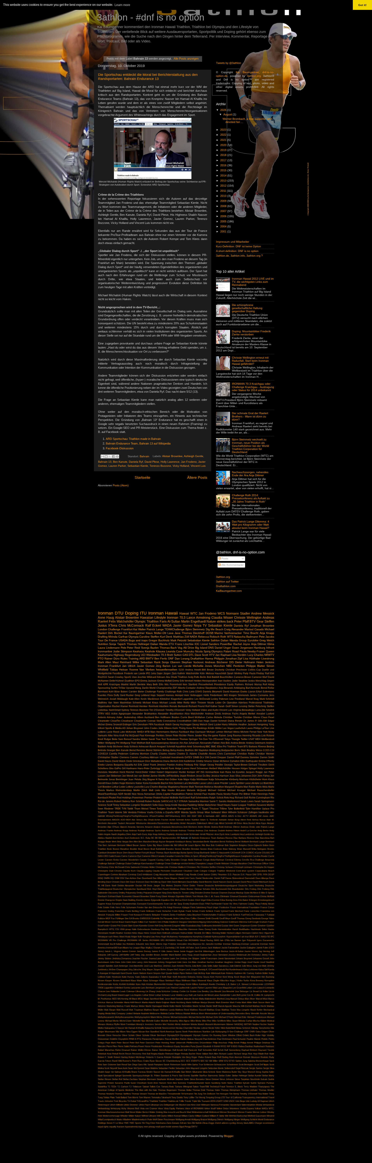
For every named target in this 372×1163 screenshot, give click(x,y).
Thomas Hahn (213, 1090)
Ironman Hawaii (163, 613)
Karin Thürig (179, 728)
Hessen (236, 768)
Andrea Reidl (217, 827)
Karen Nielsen (139, 973)
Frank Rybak (178, 911)
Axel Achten (118, 838)
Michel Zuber (126, 1021)
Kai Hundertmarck (234, 969)
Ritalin (261, 1054)
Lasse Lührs (206, 783)
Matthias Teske (228, 1010)
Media (108, 1013)
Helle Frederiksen (213, 695)
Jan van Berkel (142, 775)
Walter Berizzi (142, 1112)
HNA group (125, 929)
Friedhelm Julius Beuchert (188, 915)
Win (226, 1116)
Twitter (244, 739)
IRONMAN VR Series (137, 940)
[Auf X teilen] (110, 456)
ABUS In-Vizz (234, 816)
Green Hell (153, 925)
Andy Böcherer (115, 746)
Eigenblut (180, 896)
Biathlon (189, 750)
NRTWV (248, 1024)
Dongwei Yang (159, 893)
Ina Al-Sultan (116, 944)
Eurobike (253, 640)
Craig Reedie (190, 874)
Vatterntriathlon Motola (251, 1105)
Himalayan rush (105, 936)
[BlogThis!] (106, 456)
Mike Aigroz (184, 1021)
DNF (171, 658)
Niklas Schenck (243, 1028)
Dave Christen (113, 882)
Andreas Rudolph (137, 830)
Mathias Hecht (259, 1006)
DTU (119, 613)
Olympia (133, 636)
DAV (254, 874)
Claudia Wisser (222, 617)
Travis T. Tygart (200, 808)
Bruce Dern (122, 852)
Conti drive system (245, 871)
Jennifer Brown (153, 955)
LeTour (265, 728)
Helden (198, 680)
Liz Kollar (263, 991)
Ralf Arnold (177, 1050)
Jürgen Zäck (170, 673)
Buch (166, 852)
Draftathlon (197, 658)
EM (265, 720)
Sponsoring (104, 688)
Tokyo (227, 739)
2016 (223, 165)
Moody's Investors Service (149, 1024)
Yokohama (161, 1123)
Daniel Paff (219, 878)
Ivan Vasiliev (224, 680)
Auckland (149, 717)
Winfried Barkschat (238, 1116)
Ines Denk (150, 944)
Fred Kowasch (136, 915)
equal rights (103, 1126)
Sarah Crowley (116, 677)
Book (109, 849)
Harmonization (224, 929)
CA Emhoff (235, 852)
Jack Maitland (214, 947)
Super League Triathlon (243, 805)
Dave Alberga (262, 878)
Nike (110, 735)
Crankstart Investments (172, 757)
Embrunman (254, 896)
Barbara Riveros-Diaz (249, 838)
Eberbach (102, 896)
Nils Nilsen (121, 1031)
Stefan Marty (268, 1075)
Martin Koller (169, 1006)
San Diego (132, 1064)
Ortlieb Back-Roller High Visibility (258, 1035)
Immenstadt (103, 944)
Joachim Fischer (140, 958)
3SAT (194, 816)
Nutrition (103, 644)
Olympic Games (201, 1035)
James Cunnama (259, 695)
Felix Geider (103, 907)
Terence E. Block (234, 1086)
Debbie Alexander (125, 885)
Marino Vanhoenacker (228, 633)
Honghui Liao (149, 936)
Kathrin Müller (261, 973)
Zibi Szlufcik (267, 710)
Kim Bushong (268, 977)
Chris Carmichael (226, 753)
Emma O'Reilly (266, 761)
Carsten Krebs (112, 860)
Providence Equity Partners (229, 684)
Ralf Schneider (205, 1050)
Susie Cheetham (138, 1083)
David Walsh (119, 761)
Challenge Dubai (123, 863)
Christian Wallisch (177, 867)
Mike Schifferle (219, 1021)
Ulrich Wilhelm (116, 1105)
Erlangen (253, 900)
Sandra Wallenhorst (229, 801)
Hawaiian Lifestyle (153, 617)
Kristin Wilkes (192, 984)
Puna (192, 1046)
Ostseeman (103, 1039)
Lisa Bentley (203, 991)
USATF (219, 1101)
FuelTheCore (247, 915)
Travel (271, 1097)
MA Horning (122, 999)
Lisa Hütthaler (251, 658)
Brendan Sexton (199, 849)
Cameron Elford (149, 856)
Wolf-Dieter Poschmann (164, 1119)
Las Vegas (228, 728)
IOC (197, 644)
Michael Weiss (232, 732)
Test (163, 739)
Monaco (101, 1024)
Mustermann (220, 1024)
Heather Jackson (247, 724)
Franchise (119, 911)
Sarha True (197, 1064)
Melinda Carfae (167, 1013)
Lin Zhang (150, 991)
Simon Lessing (239, 706)
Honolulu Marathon (108, 772)
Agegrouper (125, 713)
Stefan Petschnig (257, 706)
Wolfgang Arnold (183, 1119)
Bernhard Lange (257, 841)
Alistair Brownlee (172, 456)
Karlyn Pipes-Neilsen (183, 973)
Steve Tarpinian (242, 1079)
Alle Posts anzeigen (186, 58)
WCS (221, 613)
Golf (249, 922)
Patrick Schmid (194, 794)
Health (112, 933)
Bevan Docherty (215, 669)
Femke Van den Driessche (150, 907)
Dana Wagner (170, 878)
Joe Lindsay (181, 958)
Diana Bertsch (170, 761)
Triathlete (153, 1101)
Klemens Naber (134, 783)
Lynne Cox (245, 995)
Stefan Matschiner (206, 805)
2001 (223, 231)
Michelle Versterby (169, 1021)
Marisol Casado (254, 629)
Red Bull (146, 1054)
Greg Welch (266, 640)
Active (114, 713)
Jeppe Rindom (187, 775)
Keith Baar (167, 977)
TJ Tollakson (135, 1086)
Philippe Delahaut (262, 1042)
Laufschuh (240, 728)
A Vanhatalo (208, 816)
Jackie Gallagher (248, 947)
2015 (223, 170)
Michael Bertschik (197, 1017)
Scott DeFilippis (261, 1064)
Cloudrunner (177, 871)
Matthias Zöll (181, 636)
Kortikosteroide (105, 984)
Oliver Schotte (142, 1035)
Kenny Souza (202, 977)
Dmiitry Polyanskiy (127, 893)
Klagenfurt (176, 699)
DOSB (209, 633)
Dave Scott (201, 654)
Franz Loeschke (251, 911)
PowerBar (226, 644)
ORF (246, 1031)
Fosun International (239, 907)
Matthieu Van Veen (108, 702)
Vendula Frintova (137, 812)
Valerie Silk (121, 812)
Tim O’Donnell (156, 710)
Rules (124, 658)
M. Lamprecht (267, 995)
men (146, 1126)
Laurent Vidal (211, 988)
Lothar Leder (118, 786)
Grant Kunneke (140, 925)
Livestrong (267, 658)
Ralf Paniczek (190, 1050)
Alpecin (123, 827)
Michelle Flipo (139, 1021)
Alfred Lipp (213, 823)
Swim (223, 1083)
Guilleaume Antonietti (211, 925)
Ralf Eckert (153, 625)
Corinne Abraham (119, 874)
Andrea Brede (238, 743)
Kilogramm (256, 977)
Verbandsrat (268, 1105)
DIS (231, 662)
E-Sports (270, 893)
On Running (215, 1035)
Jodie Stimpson (122, 651)
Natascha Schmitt (153, 1028)
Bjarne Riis (200, 845)
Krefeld (122, 984)
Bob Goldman (217, 845)
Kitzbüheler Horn (258, 779)
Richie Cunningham (259, 797)
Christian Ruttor (245, 753)
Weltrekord (214, 1112)
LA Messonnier (256, 984)
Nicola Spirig (203, 651)
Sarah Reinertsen (172, 1064)
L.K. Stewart (243, 984)
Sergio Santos (255, 1068)
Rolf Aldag (268, 684)
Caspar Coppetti (147, 860)
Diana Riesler (235, 720)
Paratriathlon (178, 794)
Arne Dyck (219, 834)
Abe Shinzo (137, 820)
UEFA (212, 1101)
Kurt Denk (166, 636)
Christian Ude (162, 867)
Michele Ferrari (248, 732)
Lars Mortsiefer (191, 783)
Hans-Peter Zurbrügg (149, 768)
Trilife (181, 1101)
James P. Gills (158, 951)
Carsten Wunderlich (129, 860)
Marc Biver (250, 999)
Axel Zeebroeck (132, 838)
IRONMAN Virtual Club (176, 940)
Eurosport (141, 904)
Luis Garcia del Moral (203, 995)
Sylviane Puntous (265, 1083)
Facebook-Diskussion (119, 448)
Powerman (138, 797)
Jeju (143, 955)
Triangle (235, 739)
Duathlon (129, 680)
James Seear (172, 951)
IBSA (251, 936)
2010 (223, 195)
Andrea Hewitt (193, 669)
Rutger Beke (110, 739)
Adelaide (223, 820)
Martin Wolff (211, 1006)
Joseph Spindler (105, 966)
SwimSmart (115, 710)
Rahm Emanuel (122, 1050)
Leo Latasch (259, 988)
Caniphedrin (246, 856)
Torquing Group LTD (215, 1097)
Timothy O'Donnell (175, 710)
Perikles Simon (164, 735)
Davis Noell (110, 885)
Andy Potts (193, 677)
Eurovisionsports (155, 904)
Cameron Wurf (259, 677)
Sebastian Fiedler (166, 1068)
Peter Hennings (259, 794)
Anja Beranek (226, 688)
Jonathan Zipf (233, 658)
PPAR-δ (132, 1039)
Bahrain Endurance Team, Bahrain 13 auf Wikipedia (138, 443)
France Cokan (267, 907)
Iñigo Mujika (146, 947)
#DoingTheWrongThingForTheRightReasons (127, 816)
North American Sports (171, 1031)
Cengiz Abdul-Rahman (213, 860)
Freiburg (188, 764)
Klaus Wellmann (183, 980)
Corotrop (132, 874)
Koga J (233, 980)
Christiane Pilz (193, 867)
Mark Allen (104, 662)
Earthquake (252, 761)
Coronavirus (169, 720)
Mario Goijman (163, 1002)
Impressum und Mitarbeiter (232, 241)
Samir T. (213, 801)
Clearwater (103, 720)
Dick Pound (163, 889)
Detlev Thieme (196, 885)
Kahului (221, 969)
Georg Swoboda (253, 918)
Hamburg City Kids (160, 929)
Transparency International (255, 1097)
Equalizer (165, 900)
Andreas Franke (105, 830)
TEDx (113, 1086)
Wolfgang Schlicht (249, 1119)
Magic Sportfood (151, 999)
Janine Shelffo (157, 775)
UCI (143, 654)
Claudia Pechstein (161, 871)
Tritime (223, 808)
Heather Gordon (123, 933)
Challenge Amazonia (264, 860)
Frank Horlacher (163, 911)
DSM (117, 878)
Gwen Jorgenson (242, 925)
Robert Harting (121, 1057)
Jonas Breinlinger (118, 779)
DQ (112, 878)
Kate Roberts (227, 973)
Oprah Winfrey (234, 673)
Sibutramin (197, 1072)
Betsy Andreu (177, 750)
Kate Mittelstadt (213, 973)
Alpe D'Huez (113, 827)
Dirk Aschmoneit (218, 889)
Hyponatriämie (233, 936)
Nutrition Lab (208, 1031)
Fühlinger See (121, 918)
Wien (224, 812)
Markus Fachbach (179, 732)
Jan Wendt (127, 775)
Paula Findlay (256, 673)
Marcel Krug (252, 699)
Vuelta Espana (247, 1108)
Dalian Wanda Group (234, 640)
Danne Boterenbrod (234, 878)
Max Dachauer (198, 732)
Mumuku (188, 651)
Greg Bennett (165, 925)
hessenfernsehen (166, 669)
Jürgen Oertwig (198, 969)
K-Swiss (160, 779)
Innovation (182, 944)
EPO (137, 680)
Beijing (270, 746)
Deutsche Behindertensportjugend (221, 885)
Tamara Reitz (167, 1086)
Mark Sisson (259, 1002)
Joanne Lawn (168, 958)
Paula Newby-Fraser (252, 651)
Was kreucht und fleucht (174, 1112)
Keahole (150, 651)
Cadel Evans (115, 856)
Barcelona (265, 838)
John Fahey (263, 775)
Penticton (239, 666)
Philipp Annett (246, 1042)
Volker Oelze (222, 1108)
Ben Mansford (145, 841)
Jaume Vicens (251, 951)
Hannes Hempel (174, 695)
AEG (107, 713)
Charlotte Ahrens (207, 753)
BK (156, 838)
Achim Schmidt (176, 820)
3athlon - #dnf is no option (150, 17)
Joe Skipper (193, 958)
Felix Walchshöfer (121, 621)
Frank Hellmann (147, 911)
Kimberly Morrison (239, 779)
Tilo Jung (198, 1094)
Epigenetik (156, 900)
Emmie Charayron (106, 900)
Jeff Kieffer (124, 955)
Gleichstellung (213, 922)
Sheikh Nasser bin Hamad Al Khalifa (163, 1072)
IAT (198, 772)
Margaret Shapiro (234, 786)
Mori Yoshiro (168, 1024)
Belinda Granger (106, 750)
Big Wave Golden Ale (163, 845)
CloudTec (115, 720)
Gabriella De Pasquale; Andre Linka (167, 918)
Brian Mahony (229, 849)
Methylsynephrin (142, 1017)
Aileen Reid (245, 820)
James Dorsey (144, 951)
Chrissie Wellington (247, 617)
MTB (147, 732)
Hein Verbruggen (193, 695)
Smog (258, 1072)
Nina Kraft (119, 735)
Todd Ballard (121, 1097)
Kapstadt (115, 973)
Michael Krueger (236, 790)
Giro (111, 768)
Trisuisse (214, 808)
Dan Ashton (130, 878)
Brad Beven (144, 849)
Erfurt (259, 691)
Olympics (217, 651)
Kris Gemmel (176, 783)
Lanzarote (135, 988)
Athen (140, 717)
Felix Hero (115, 907)
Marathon (219, 786)
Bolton (266, 845)
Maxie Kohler (256, 1010)
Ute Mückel (180, 1105)
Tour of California (233, 1097)
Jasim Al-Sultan (236, 951)
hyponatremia (131, 1126)
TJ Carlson (122, 1086)
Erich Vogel (200, 900)
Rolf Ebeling (222, 1057)
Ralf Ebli (269, 673)
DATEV (188, 757)
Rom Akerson (235, 1057)
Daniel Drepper (218, 757)
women (175, 1126)
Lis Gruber (191, 991)
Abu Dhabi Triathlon (176, 677)
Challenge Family (154, 691)
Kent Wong (228, 977)
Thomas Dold (198, 1090)
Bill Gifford (179, 845)
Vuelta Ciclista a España (160, 812)
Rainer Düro (112, 658)
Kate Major (183, 779)
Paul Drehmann (224, 1039)
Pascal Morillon (172, 1039)
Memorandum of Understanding (220, 1013)
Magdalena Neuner (178, 786)
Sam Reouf (122, 1064)
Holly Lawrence (170, 461)
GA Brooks (134, 918)
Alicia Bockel (249, 823)
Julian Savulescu (221, 966)
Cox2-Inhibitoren (144, 874)
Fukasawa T (260, 915)
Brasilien (186, 849)
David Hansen (219, 882)
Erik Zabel (143, 764)
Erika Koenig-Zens (229, 900)
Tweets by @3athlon (228, 63)
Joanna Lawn (155, 958)
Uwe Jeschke (139, 677)
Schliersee (209, 1064)
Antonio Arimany (106, 717)
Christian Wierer (251, 717)
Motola (194, 1024)
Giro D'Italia (163, 922)
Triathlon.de (172, 1101)
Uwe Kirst (190, 1105)
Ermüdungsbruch (266, 900)
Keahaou (138, 651)
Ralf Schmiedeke (200, 797)
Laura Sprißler (236, 783)
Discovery (113, 893)
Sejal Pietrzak (242, 1068)
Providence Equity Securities (176, 1046)
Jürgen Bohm (159, 969)
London (102, 629)
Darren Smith (267, 757)
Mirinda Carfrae (117, 636)
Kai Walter (139, 629)
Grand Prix (115, 925)
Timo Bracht (250, 633)
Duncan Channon (219, 893)
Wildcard (151, 677)
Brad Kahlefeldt (158, 849)
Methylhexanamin (106, 1017)
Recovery (136, 1054)
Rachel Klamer (120, 706)
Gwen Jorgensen (242, 647)
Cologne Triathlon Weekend (221, 871)
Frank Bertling (132, 911)
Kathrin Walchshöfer (188, 673)
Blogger (228, 1136)
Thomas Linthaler (249, 1090)
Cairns (124, 856)
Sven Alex (172, 1083)
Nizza (140, 794)
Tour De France (108, 640)
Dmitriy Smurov (204, 761)
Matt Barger (109, 1010)
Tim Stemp (234, 1094)
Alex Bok (225, 743)
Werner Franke (245, 1112)
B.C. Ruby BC (147, 838)
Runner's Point (130, 1061)
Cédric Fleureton (219, 874)
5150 (181, 669)
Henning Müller (219, 933)
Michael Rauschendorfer (260, 790)
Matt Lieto (154, 790)
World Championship (160, 688)
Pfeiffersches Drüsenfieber (199, 1042)
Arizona (179, 834)
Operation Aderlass (237, 702)
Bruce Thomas (157, 852)
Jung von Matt (259, 966)
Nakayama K (110, 1028)
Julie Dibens (165, 728)
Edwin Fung (155, 896)
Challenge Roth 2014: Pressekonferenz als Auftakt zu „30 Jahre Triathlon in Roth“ (251, 498)
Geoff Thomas (238, 918)
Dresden (199, 893)
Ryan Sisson (156, 1061)
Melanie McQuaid (197, 790)
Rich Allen (213, 1054)
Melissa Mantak (182, 1013)
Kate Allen (134, 699)
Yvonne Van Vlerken (142, 669)
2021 (223, 140)
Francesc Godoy (106, 911)
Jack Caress (201, 947)
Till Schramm (187, 1094)
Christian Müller (147, 867)
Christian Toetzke (232, 717)
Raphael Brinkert (249, 1050)
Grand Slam (127, 925)
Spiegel (118, 1075)
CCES (266, 750)
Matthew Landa (167, 1010)
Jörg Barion (163, 666)
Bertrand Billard (124, 845)
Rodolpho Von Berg (181, 1057)
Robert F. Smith (105, 1057)
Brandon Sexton (173, 849)
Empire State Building (126, 900)
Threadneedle (173, 1094)
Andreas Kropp (121, 830)
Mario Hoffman (193, 1002)
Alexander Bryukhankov (170, 713)
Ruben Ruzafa (152, 801)
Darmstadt (250, 878)
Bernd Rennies (137, 750)
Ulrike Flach (144, 1105)
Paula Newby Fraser (227, 794)
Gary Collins (191, 918)
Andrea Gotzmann (255, 743)
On (224, 702)
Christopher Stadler (108, 757)
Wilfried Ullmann (148, 1116)
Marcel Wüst (262, 999)
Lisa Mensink (228, 991)
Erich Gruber (188, 900)
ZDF (174, 688)
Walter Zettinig (156, 1112)
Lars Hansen (172, 988)
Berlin (203, 677)
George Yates (267, 918)
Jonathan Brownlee (262, 625)
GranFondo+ (104, 925)
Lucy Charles (255, 654)
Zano (168, 1123)
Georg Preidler (215, 764)
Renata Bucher (188, 1054)
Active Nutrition (192, 820)
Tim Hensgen (222, 1094)
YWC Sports (135, 1123)
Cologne (203, 871)
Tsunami (205, 1101)
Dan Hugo (203, 720)
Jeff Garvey (112, 955)
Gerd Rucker (127, 695)
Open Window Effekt (232, 1035)
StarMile (194, 1075)
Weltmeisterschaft (200, 1112)
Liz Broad (254, 991)
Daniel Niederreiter (204, 878)
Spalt (100, 1075)
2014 (223, 175)
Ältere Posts (197, 477)
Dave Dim (124, 882)
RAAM (217, 1046)
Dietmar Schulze (202, 889)
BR (178, 838)
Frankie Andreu (175, 764)
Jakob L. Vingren (113, 951)
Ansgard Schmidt (166, 746)
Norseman (149, 794)
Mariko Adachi (148, 1002)
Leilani (249, 988)
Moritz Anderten (182, 1024)
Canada (160, 856)
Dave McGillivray (153, 882)
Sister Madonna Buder (226, 1072)
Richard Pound (197, 706)
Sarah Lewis (246, 801)
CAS (185, 654)
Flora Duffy (113, 695)
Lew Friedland (237, 699)
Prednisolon (156, 1046)
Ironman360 (111, 947)
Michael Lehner (215, 732)
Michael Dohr (212, 1017)
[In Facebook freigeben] (113, 456)
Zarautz (175, 1123)
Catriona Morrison (139, 753)
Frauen (124, 915)
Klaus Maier (136, 980)
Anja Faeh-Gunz (139, 834)
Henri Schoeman (199, 768)
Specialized (108, 1075)
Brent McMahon (196, 717)
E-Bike (262, 893)
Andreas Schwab (170, 830)
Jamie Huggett (187, 951)
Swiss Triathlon (234, 1083)
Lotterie (102, 732)
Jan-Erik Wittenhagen (204, 951)
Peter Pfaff (241, 621)
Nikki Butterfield (228, 1028)
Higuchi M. (269, 933)
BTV (253, 621)
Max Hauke (168, 790)
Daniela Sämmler (249, 757)
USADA (123, 640)
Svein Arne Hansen (156, 1083)
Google (255, 922)
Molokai (270, 1021)
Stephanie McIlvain (166, 1079)
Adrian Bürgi (233, 820)
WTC (193, 613)
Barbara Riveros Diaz (227, 838)
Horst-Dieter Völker (145, 772)
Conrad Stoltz (154, 720)
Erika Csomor (213, 900)
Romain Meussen (251, 1057)
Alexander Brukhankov (144, 713)
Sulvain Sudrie (267, 1079)
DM (207, 757)
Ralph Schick (216, 797)
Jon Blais (192, 962)
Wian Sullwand (213, 812)
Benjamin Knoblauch (175, 841)
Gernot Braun (117, 922)
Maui (116, 662)
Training (133, 658)
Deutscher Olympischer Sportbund (129, 889)
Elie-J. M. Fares (212, 896)
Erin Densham (140, 724)
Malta (201, 999)
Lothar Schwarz (162, 995)
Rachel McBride (169, 797)
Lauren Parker (117, 465)
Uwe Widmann (203, 1105)
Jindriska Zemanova (122, 958)
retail (157, 1126)
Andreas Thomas (186, 830)
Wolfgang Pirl (112, 743)
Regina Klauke (158, 1054)
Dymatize (235, 761)
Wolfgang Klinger (232, 1119)
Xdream (161, 677)
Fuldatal (270, 915)
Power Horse (144, 1046)
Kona (146, 783)
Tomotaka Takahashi (161, 1097)
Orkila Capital (163, 794)
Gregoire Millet (178, 925)
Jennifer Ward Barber (171, 955)
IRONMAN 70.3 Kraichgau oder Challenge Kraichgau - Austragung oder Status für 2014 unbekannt (253, 386)
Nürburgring (220, 1031)
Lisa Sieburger (242, 991)
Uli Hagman (262, 1101)
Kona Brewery (257, 980)
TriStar (121, 688)
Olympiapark (186, 1035)
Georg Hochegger (182, 724)
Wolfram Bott (143, 743)
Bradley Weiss (254, 750)
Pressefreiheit (205, 684)
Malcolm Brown (191, 999)
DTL (191, 654)
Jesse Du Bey (203, 775)
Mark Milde (247, 1002)
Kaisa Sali (263, 969)
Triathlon (163, 1101)
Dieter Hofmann (245, 662)
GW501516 (145, 918)
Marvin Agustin (225, 1006)
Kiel (248, 977)
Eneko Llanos (247, 691)
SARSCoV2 (167, 801)
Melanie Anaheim (141, 1013)
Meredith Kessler (259, 1013)
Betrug (166, 750)
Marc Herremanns (160, 732)
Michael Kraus (150, 702)
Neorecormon (168, 1028)
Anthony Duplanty (166, 834)
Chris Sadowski (132, 867)
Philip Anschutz (220, 1042)
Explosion (194, 904)
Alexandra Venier (178, 823)
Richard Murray (253, 684)
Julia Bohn (197, 966)
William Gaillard (202, 1116)
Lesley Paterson (219, 699)
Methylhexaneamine (124, 1017)
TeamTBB (204, 1086)
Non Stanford (190, 684)
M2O (114, 999)
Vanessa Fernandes (219, 1105)
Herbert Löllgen (234, 933)
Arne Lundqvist (232, 834)
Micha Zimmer (163, 1017)
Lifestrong (140, 991)
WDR (177, 812)
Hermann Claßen (250, 933)
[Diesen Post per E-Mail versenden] (102, 456)
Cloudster (188, 871)
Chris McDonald (116, 867)
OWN (252, 1031)
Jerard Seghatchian (202, 955)
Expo (201, 904)
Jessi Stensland (219, 955)
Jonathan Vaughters (223, 962)
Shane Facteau (138, 1072)
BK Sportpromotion (167, 838)
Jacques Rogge (254, 772)
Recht (121, 1054)
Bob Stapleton (231, 845)
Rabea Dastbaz (245, 1046)
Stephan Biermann (147, 1079)
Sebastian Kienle (137, 465)
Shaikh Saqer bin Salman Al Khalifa (114, 1072)
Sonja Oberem (171, 662)
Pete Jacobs (266, 636)
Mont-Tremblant (128, 1024)
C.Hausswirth (223, 852)
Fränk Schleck (233, 915)
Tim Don (203, 739)
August (228, 114)
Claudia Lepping (144, 871)
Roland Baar (210, 1057)
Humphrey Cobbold (202, 936)
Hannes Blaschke (178, 929)
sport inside (165, 1126)
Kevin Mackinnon (150, 699)
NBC (229, 666)
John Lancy (137, 962)
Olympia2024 (173, 1035)
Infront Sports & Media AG (112, 728)
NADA (193, 636)
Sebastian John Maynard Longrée (192, 1068)
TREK (118, 808)
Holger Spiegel (249, 768)
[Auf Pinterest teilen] (117, 456)
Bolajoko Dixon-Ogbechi (250, 845)
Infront (270, 647)
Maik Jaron (164, 999)
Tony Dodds (177, 1097)
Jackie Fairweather (230, 947)
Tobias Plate (109, 1097)
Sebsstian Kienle (216, 1068)
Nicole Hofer (214, 1028)
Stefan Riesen (104, 1079)
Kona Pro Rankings (196, 728)
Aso (272, 834)
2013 (223, 180)
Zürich (218, 1123)
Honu (157, 936)
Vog (180, 647)
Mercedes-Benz (242, 1013)
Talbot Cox (155, 1086)
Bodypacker (227, 750)
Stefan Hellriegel (239, 1075)
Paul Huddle (209, 794)
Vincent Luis (198, 465)
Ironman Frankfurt (109, 666)
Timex (152, 808)
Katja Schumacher (218, 779)
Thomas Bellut (184, 1090)
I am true (244, 936)
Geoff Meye (224, 918)
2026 (223, 110)
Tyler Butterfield (236, 808)
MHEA (140, 732)
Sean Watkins (151, 1068)
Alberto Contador (187, 688)
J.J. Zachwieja (168, 947)
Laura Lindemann (109, 647)
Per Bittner (244, 794)
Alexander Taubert (116, 823)
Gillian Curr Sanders (147, 922)
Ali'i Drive (237, 823)
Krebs (115, 984)
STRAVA (183, 801)
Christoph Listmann (243, 867)
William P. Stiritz (217, 1116)
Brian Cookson (215, 849)
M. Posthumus (104, 999)
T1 (109, 1086)
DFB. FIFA (262, 874)
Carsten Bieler (136, 691)
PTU (139, 1039)
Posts (224, 558)
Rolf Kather (211, 706)
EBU (242, 761)
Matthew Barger (151, 1010)
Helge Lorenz (182, 768)
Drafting (103, 636)
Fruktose (221, 915)
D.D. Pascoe (234, 874)
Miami (153, 1017)
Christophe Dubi (105, 871)
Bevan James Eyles (142, 845)
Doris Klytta (172, 893)
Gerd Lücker (214, 724)
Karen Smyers (154, 973)
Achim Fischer (161, 820)
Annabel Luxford (265, 713)
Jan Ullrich (128, 666)
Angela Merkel (247, 713)
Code (196, 871)
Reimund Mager (172, 1054)
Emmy (175, 680)
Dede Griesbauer (135, 761)
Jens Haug (187, 955)
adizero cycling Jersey (232, 1123)
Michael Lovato (167, 702)
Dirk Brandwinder (235, 889)
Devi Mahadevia (153, 761)
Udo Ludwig (251, 1101)
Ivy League (134, 947)
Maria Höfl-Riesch (132, 1002)
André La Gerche (248, 830)
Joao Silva (234, 775)
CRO (105, 856)
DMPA (107, 878)
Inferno (159, 944)
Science (102, 805)
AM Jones (263, 816)
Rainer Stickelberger (161, 1050)
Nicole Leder (214, 702)
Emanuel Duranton (239, 896)
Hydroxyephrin (219, 936)
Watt (189, 1112)
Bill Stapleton (202, 750)
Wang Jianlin (142, 688)
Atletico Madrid (105, 838)
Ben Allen (133, 841)
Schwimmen (232, 1064)
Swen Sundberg (212, 1083)
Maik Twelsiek (196, 786)
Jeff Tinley (135, 955)
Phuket (112, 797)
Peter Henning (162, 1042)
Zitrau (205, 1123)
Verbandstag (104, 1108)
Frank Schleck (206, 911)
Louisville (139, 786)
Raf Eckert (184, 797)
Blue (208, 845)
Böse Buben (121, 691)
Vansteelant (235, 1105)
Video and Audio (209, 710)
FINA (207, 904)
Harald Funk (167, 768)
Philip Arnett (233, 1042)
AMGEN (116, 820)
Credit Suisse (203, 874)
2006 (223, 216)
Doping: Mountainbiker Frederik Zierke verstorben (251, 333)
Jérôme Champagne (118, 969)
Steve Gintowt (212, 1079)
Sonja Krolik (170, 805)
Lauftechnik (184, 988)
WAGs (265, 1108)
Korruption (269, 980)
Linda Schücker (163, 991)
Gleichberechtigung (197, 922)
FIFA (151, 724)
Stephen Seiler (182, 1079)
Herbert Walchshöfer (220, 768)
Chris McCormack (131, 625)
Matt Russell (122, 1010)
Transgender (184, 808)
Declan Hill (140, 885)
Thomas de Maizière (157, 1094)
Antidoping (239, 688)
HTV (211, 654)
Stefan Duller (225, 1075)
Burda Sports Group (190, 852)
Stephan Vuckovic (193, 662)
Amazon (149, 827)
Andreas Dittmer (232, 827)
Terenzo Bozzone (160, 465)
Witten (101, 743)
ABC (218, 816)
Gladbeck (173, 922)
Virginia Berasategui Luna (247, 710)
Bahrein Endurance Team (204, 838)
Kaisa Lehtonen (250, 969)
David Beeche (205, 882)
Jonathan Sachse (205, 962)
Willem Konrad (174, 1116)
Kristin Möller (215, 728)
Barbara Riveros (257, 746)
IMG (226, 695)
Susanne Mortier (265, 805)
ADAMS (253, 816)
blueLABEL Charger (253, 1123)
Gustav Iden (227, 925)
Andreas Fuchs (230, 713)
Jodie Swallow (239, 680)
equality (112, 1126)
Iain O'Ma (224, 940)
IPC (272, 936)
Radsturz (269, 1046)
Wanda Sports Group (192, 812)
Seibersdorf (229, 1068)
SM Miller (213, 1061)
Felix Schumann (128, 907)
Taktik (130, 808)
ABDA (224, 816)
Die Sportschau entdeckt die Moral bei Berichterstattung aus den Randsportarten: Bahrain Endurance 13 (148, 77)
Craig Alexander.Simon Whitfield (168, 874)
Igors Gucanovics (265, 940)
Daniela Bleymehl (212, 691)
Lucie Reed (113, 732)
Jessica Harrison (220, 775)
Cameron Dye (134, 856)
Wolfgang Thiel (128, 743)
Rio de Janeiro (106, 801)
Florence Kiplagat (181, 907)
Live (272, 728)
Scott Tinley (113, 805)
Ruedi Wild (117, 1061)
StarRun (203, 1075)
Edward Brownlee (141, 896)
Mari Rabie (249, 786)
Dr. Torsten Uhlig (186, 893)
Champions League (204, 863)
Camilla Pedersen (119, 753)
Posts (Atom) (121, 485)
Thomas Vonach (139, 1094)
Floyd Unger (213, 907)
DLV (202, 757)
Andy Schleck (130, 746)
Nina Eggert (132, 1031)
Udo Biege (240, 1101)
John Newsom (150, 962)
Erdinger (127, 724)
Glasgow (183, 922)
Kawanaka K (155, 977)
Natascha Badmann (246, 636)
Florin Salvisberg (198, 907)
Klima (270, 644)
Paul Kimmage (147, 735)
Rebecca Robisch (209, 636)
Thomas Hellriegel (138, 644)
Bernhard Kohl (106, 691)
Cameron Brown (242, 677)
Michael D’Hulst (226, 1017)
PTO (100, 658)
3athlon (215, 640)
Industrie (140, 944)
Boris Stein (240, 750)
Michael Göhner (217, 790)
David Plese (152, 461)
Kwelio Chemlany (217, 984)
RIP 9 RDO (232, 1046)
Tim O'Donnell (216, 739)
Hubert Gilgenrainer (167, 772)
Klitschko (224, 980)
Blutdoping (215, 750)
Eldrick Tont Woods (194, 896)
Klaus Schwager (150, 980)
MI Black (133, 999)
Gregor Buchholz (159, 640)
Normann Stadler (238, 613)
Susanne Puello (122, 1083)
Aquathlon (181, 746)
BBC (208, 746)
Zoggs (211, 1123)
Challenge (114, 629)
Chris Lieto (189, 691)
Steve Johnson (227, 1079)
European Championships (124, 904)
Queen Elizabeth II (204, 1046)
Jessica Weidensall (237, 955)
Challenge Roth (173, 691)
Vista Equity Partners (174, 1108)
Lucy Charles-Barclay (155, 786)
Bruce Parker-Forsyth (138, 852)
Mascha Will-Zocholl (242, 1006)
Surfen (114, 688)
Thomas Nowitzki (106, 1094)
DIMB (196, 757)
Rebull (115, 1054)
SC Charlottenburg (171, 1061)
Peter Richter (180, 735)
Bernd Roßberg (227, 841)
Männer (229, 1024)
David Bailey (192, 882)
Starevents (213, 1075)
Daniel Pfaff (233, 757)
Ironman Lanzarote (250, 944)
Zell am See (185, 1123)
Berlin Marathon (211, 841)
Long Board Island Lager (118, 995)
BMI (204, 669)
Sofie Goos (158, 805)
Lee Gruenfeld (239, 988)
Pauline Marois (254, 1039)
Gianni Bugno (131, 922)
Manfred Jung (223, 999)
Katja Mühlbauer (199, 779)
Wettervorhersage (111, 1116)
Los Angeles (136, 995)
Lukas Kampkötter (222, 995)
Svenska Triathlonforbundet (191, 1083)
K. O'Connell (212, 969)
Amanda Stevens (136, 827)
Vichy (123, 1108)
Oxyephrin (123, 1039)
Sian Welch (186, 1072)
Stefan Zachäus (130, 1079)
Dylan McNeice (221, 761)
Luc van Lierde (181, 666)
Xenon (110, 1123)
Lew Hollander (113, 991)
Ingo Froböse (169, 944)
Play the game (210, 735)
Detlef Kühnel (116, 680)
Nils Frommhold (173, 684)
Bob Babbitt (213, 677)
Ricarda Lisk (259, 735)
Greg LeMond (142, 695)
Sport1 (127, 677)
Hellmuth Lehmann (171, 933)
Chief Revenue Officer (258, 863)
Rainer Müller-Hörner (141, 1050)
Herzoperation (209, 680)
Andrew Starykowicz (207, 688)
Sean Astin (122, 1068)
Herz (261, 933)
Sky (239, 1072)
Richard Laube (226, 1054)
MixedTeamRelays (107, 794)
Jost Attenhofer (136, 966)
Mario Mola (262, 786)
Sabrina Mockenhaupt (258, 1061)
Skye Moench (248, 1072)
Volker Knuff (210, 1108)
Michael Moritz (112, 1021)
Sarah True (155, 739)
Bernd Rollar (267, 688)
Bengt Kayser (158, 841)
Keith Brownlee (180, 977)
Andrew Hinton (232, 830)
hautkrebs (263, 812)
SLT (176, 801)
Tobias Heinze (119, 669)
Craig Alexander (234, 629)
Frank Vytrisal (221, 911)
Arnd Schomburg (196, 746)
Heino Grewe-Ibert (152, 933)
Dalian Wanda (159, 644)
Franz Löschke (184, 644)
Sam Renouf (125, 739)
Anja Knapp (267, 633)
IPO (148, 673)
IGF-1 (257, 936)
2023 (223, 129)
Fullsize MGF (104, 918)
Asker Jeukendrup (126, 717)
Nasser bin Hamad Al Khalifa (130, 1028)
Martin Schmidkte (183, 1006)
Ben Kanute (120, 461)
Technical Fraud (217, 1086)
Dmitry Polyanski (144, 893)
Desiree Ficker (181, 885)
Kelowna (191, 977)
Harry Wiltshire (230, 724)
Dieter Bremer (187, 889)
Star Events (184, 1075)
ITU (143, 613)
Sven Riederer (106, 808)
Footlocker (224, 907)
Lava (247, 783)
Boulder (133, 849)
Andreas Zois (201, 830)
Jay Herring (264, 951)
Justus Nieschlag (257, 680)
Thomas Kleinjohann (230, 1090)
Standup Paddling (187, 805)
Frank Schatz (192, 911)
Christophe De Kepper (263, 867)
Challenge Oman (162, 863)
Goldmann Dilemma (238, 922)
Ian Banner (236, 940)
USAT (251, 739)
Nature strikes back (220, 621)
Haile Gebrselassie (141, 929)
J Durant (156, 947)
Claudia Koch (129, 871)
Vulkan (258, 1108)
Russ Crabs (143, 1061)
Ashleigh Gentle (193, 456)
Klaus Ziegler (213, 980)
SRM (221, 1061)
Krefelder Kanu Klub (136, 984)
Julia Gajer (157, 673)
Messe (271, 1013)
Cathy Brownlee (172, 860)
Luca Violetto (176, 995)
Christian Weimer (264, 753)
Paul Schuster (239, 1039)
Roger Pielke (197, 1057)
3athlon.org (254, 76)
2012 (223, 185)
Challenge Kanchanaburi (142, 863)
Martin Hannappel (154, 1006)
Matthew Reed (182, 1010)
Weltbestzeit (267, 739)
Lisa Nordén (239, 654)
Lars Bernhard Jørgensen (153, 988)
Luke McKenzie (128, 732)
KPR (105, 684)
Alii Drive (188, 647)
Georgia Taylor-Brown (236, 764)
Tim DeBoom (209, 1094)
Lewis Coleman (127, 991)
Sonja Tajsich (117, 644)
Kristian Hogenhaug (175, 984)
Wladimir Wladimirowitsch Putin (137, 1119)
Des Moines (167, 885)
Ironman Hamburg (231, 944)
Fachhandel (216, 904)
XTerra (112, 625)
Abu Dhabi (149, 820)
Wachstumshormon (115, 1112)
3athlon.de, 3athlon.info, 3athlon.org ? (239, 255)
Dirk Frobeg (250, 889)
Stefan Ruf (117, 1079)
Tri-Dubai (131, 1101)
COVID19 (103, 753)
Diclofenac (174, 889)
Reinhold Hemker (138, 706)
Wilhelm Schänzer (238, 812)
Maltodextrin (210, 999)
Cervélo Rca (248, 860)
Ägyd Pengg (185, 1126)
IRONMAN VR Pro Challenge (112, 940)
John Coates (151, 728)
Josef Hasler (253, 962)
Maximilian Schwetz (130, 702)
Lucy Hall (187, 995)
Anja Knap (152, 834)
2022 (223, 134)
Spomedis (127, 1075)
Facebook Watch (163, 724)
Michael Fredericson (256, 1017)
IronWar (218, 944)
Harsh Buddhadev (241, 929)
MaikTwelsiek (177, 999)
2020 (223, 145)
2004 (223, 226)
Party (245, 673)
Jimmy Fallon (268, 955)
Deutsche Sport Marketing (251, 885)
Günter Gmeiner (258, 925)
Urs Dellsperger (167, 1105)
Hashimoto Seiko (259, 929)
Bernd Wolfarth (242, 841)
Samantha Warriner (198, 801)
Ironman (105, 613)
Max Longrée (243, 1010)
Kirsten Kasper (105, 980)
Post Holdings (124, 797)
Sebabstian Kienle (198, 640)
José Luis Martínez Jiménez (157, 966)
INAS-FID (265, 936)
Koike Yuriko (243, 980)
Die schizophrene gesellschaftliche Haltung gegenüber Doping (247, 308)
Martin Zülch (140, 790)
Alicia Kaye (261, 823)
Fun (113, 918)
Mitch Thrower (198, 702)
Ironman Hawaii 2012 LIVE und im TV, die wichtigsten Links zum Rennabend (253, 281)
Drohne (206, 893)
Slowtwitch (146, 805)
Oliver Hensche (113, 1035)
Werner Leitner (260, 1112)
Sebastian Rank (150, 662)
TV (205, 625)
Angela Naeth (110, 834)
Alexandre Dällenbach (197, 823)
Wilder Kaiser (134, 1116)
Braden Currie (179, 717)
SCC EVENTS (193, 1061)
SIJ (206, 1061)
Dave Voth (166, 882)
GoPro (117, 768)
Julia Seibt (207, 966)
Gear (260, 621)
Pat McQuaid (132, 735)
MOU (140, 999)
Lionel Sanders (210, 644)
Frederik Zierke (168, 915)
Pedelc (264, 1039)
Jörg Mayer (147, 969)
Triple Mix (196, 1101)
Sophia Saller (268, 1072)
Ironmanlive (105, 651)
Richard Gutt (241, 797)
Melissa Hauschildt (216, 673)
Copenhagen (104, 874)
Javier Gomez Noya (187, 625)
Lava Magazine (225, 988)
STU (226, 1061)
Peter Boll (134, 1042)
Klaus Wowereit (198, 980)
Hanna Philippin (214, 658)
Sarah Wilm (186, 1064)
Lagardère (188, 699)
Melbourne (155, 1013)
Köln (202, 673)
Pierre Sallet (123, 1046)
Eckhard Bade (114, 896)
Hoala (127, 936)
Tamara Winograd (183, 1086)
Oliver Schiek (128, 1035)
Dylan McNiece (251, 893)
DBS (195, 720)
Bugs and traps (138, 640)
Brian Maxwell (244, 849)
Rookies (264, 1057)
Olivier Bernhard (158, 1035)
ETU (171, 644)
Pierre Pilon (111, 1046)
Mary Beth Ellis (155, 684)
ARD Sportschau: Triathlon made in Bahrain (133, 438)
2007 (223, 211)
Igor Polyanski (249, 940)
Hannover (193, 929)
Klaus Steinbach (167, 980)
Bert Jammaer (109, 845)
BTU (246, 746)
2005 (223, 221)
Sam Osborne (109, 1064)
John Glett (126, 962)
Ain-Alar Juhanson (189, 743)
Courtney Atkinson (149, 757)
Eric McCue (176, 900)
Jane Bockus (222, 951)
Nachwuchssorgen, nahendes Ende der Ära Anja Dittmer (250, 474)
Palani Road (231, 651)
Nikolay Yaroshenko (260, 1028)
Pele (123, 647)
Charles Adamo (167, 753)
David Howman (231, 691)
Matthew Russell (198, 1010)
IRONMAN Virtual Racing (201, 940)
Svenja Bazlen (150, 647)
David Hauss (104, 761)
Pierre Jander (195, 735)
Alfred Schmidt (226, 823)
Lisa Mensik (215, 991)
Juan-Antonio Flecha (181, 966)
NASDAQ (238, 1024)
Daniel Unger (223, 647)
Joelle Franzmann (208, 958)
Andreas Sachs (153, 830)
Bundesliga (175, 852)
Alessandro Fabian (210, 743)
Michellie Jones (202, 666)
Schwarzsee (220, 1064)
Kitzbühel (165, 699)
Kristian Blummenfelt (155, 984)
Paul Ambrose (209, 1039)
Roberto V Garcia (154, 1057)
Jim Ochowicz (254, 955)
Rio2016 (102, 677)
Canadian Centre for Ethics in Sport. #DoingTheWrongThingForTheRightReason (202, 856)
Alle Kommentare (231, 565)
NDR (120, 794)
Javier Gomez (145, 666)
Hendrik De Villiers (202, 933)
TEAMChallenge (174, 629)
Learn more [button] (122, 5)
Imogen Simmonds (239, 695)
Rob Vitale (269, 1054)
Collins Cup (254, 669)
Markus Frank (123, 1006)
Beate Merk (111, 841)
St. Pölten (155, 1075)
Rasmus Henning (242, 735)
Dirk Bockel (115, 633)
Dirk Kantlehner (187, 761)
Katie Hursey (128, 977)
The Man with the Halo (146, 1090)
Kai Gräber (171, 779)
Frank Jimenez (158, 764)
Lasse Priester (220, 783)
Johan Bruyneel (134, 728)
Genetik (215, 918)
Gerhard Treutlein (257, 764)
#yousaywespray (160, 743)
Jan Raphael (223, 654)
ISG (202, 772)
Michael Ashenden (179, 1017)
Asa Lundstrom (247, 834)
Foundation (254, 907)
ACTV (245, 816)
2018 (223, 155)
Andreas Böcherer (216, 662)
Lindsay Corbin (178, 991)
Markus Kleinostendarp (119, 790)
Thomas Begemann (167, 1090)
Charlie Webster (221, 863)
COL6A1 (266, 852)
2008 (223, 206)
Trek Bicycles (120, 1101)
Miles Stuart (232, 1021)
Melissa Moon (197, 1013)
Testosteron (172, 739)
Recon (128, 1054)
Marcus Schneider (115, 1002)
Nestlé (127, 794)
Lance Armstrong (198, 617)
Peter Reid (133, 647)
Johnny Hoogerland (167, 962)
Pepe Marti (110, 1042)
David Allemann (179, 882)
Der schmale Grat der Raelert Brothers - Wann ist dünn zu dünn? (250, 416)
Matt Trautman (136, 1010)
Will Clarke (162, 1116)
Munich (201, 1024)
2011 (223, 190)
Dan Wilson (158, 878)
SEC (202, 1061)
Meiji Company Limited (122, 1013)
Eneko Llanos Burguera (111, 764)
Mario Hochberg (177, 1002)
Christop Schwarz (225, 867)
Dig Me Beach (214, 629)
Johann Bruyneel (244, 958)
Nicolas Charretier (184, 1028)
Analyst (156, 827)
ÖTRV (101, 713)
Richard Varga (240, 1054)
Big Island (201, 647)
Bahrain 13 (104, 461)
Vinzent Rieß (133, 1108)
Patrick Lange (155, 629)
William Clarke (188, 1116)
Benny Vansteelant (194, 841)
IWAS (216, 940)
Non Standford (152, 1031)
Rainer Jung (225, 735)
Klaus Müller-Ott (156, 633)
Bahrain (144, 456)
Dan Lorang (182, 658)
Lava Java (173, 633)
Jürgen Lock (184, 969)
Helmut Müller (186, 933)
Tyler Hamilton (253, 808)
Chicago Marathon (238, 863)
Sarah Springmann (264, 801)
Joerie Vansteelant (226, 958)
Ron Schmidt (137, 801)
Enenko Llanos (143, 900)
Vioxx (160, 1108)
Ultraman (155, 1105)
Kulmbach (203, 984)
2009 (223, 201)
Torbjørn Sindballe (167, 808)
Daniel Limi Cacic (186, 878)
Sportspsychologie (141, 1075)
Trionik (188, 1101)
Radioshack (259, 1046)
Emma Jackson (148, 680)
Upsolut (130, 688)
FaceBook (118, 673)
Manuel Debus (237, 999)
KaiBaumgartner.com (229, 590)
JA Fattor (190, 947)
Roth (223, 636)
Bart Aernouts (253, 688)
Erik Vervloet (186, 680)
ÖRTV (194, 1126)
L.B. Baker (231, 984)
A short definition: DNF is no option (237, 251)
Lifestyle (255, 783)
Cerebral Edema (233, 860)
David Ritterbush (260, 882)
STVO (232, 1061)
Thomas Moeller (266, 1090)
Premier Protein (152, 797)
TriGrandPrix (143, 1101)
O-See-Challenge (235, 1031)
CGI (272, 750)
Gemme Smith (204, 918)
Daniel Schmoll (218, 720)
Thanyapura (264, 1086)
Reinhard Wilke (129, 662)
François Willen (113, 915)
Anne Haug (106, 617)
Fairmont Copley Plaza (249, 904)
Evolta (186, 904)
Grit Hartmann (129, 768)
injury (140, 1126)
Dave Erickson (137, 882)
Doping (131, 613)
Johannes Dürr (249, 775)
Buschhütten (226, 677)
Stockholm (255, 1079)
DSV (122, 878)
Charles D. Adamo (187, 753)
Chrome (118, 871)
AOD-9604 (126, 820)
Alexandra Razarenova (158, 823)
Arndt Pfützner (207, 834)
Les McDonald (202, 699)
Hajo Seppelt (158, 695)
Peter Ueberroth (177, 1042)
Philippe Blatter (255, 666)
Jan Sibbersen (113, 775)
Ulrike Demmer (131, 1105)
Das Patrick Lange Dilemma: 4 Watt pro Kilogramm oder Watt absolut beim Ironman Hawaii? (250, 524)
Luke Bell (235, 995)
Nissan (141, 1031)
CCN (243, 852)
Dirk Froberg (263, 889)
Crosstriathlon (184, 720)
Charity (154, 753)
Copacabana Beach (264, 871)
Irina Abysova (194, 944)
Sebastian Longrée (130, 805)
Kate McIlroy (199, 973)
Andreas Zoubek (217, 830)
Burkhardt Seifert (208, 852)
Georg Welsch (199, 724)
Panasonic (147, 1039)
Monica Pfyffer (113, 1024)
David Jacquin (233, 882)
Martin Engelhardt (193, 621)
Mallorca (208, 786)
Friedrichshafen (209, 915)
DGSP (271, 874)
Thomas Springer (188, 739)
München (219, 666)
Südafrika (102, 1086)
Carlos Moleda (214, 717)
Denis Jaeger (153, 885)
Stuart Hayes (224, 805)
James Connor (129, 951)
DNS (211, 647)
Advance (174, 743)
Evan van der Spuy (173, 904)
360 (188, 816)
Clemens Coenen (129, 757)
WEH (258, 739)
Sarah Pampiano (155, 1064)
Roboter (167, 1057)
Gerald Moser (104, 922)
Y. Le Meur (118, 1123)
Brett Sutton (174, 654)
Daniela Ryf (136, 461)
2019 (223, 150)
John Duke (115, 962)
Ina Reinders (129, 944)
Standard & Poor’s (169, 1075)
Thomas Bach (168, 647)
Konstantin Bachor (159, 783)
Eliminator (224, 896)
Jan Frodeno (189, 461)
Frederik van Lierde (134, 673)
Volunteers (234, 1108)
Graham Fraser (266, 922)
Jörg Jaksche (134, 969)
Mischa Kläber (259, 1021)
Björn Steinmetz (195, 629)
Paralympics (158, 1039)
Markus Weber (138, 1006)
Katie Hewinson (113, 977)
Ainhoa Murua (258, 820)
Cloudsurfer (140, 720)
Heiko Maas (137, 933)
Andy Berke (263, 830)
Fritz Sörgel (200, 764)
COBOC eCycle (253, 852)
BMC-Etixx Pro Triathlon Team (227, 746)
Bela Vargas (122, 841)
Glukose (224, 922)
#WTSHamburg (172, 816)
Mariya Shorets (208, 1002)
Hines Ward (118, 936)
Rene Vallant (202, 1054)
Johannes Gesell (261, 958)
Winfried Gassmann (256, 1116)
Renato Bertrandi (179, 706)
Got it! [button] (362, 5)
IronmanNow (212, 772)
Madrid (124, 684)
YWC (126, 1123)
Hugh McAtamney (169, 936)
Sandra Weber (140, 739)
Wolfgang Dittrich (216, 1119)
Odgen (264, 1031)
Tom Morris (133, 1097)
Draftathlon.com (226, 586)
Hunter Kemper (187, 772)
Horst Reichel (127, 772)
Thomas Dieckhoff (193, 633)
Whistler (124, 1116)
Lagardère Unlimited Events (117, 988)
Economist (127, 896)
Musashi (209, 1024)
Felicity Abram (267, 904)
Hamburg (259, 647)
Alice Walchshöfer (194, 713)
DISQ (100, 878)
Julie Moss (247, 966)
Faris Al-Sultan (170, 621)
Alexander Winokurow (136, 823)
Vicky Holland (181, 465)
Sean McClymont (136, 1068)
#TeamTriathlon (157, 816)
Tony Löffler (189, 1097)
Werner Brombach (228, 1112)
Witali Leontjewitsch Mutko (110, 1119)
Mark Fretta (235, 1002)
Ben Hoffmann (163, 717)
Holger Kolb (136, 936)
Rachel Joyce (241, 644)
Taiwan (145, 1086)
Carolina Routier (260, 856)
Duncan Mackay (236, 893)
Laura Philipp (253, 728)
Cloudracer (127, 720)
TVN (124, 808)
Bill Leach (189, 845)
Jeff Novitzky (172, 775)
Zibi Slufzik (197, 1123)
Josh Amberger (121, 966)
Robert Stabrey (122, 801)
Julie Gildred (235, 966)
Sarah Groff (224, 706)
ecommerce (268, 1123)
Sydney (125, 710)
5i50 (200, 816)
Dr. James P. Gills (253, 720)
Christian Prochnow (236, 669)
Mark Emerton (222, 1002)
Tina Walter (263, 1094)
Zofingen (253, 812)
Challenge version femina (183, 863)
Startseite (142, 477)
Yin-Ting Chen (148, 1123)
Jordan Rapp (240, 962)
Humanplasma (185, 936)
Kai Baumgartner (247, 72)
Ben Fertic (160, 658)
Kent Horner (216, 977)
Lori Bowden (104, 786)
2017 (223, 160)
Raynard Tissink (266, 1050)
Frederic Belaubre (151, 915)
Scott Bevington (246, 1064)
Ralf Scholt (218, 1050)
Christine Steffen (208, 867)
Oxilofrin (113, 1039)
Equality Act (131, 764)
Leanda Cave (174, 651)
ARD (142, 658)
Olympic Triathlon (146, 621)
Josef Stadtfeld (267, 962)
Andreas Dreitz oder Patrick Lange (257, 827)
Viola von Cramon (148, 1108)
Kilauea (160, 651)
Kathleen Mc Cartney (244, 973)
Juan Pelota (134, 779)
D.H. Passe (246, 874)
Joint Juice (182, 962)
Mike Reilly (183, 702)
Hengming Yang (265, 724)
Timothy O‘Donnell (248, 1094)
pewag (152, 1126)
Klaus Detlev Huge (115, 783)
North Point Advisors (192, 1031)
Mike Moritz (196, 1021)
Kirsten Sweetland (121, 980)
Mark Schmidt (267, 699)
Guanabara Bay (193, 925)
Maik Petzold (178, 640)
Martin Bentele (138, 684)
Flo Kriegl (167, 907)
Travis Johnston (105, 1101)
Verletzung (115, 1108)
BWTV (149, 658)
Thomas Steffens (123, 1094)
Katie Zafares (141, 977)
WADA (167, 625)
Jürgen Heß (172, 969)
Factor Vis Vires (230, 904)
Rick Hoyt (252, 1054)
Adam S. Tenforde (209, 820)
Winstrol (270, 1116)
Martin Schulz (199, 1006)
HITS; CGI (114, 929)
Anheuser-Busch (147, 746)
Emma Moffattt (267, 896)
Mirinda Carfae (245, 1021)
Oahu (258, 1031)
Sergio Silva (268, 1068)
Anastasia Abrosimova (172, 827)
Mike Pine (206, 1021)
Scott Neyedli (110, 1068)
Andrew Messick (262, 613)
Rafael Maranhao (106, 1050)
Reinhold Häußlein (159, 706)
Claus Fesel (267, 717)
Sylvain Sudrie (250, 1083)
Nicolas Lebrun (200, 1028)
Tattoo (196, 1086)
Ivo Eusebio (238, 772)
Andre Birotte (204, 827)
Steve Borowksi (197, 1079)
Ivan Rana (225, 772)
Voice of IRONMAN (194, 1108)
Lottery (129, 786)
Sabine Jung (241, 1061)
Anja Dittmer (258, 644)
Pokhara (134, 1046)
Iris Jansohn (208, 944)
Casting (160, 860)
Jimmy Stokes (104, 958)
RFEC (223, 1046)
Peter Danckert (147, 1042)
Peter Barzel (123, 1042)
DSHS (198, 691)
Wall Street (130, 1112)
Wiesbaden (153, 654)
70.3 (163, 654)
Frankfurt (127, 629)
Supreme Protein (106, 1083)
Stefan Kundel (254, 1075)
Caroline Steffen (149, 636)
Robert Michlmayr (136, 1057)
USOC (232, 1101)
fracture (120, 1126)
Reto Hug (229, 797)
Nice (134, 794)
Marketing (111, 1006)
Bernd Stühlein (154, 750)
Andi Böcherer (190, 827)
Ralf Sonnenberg (232, 1050)
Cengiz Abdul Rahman (191, 860)
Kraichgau (114, 684)
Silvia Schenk (209, 1072)
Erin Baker (243, 900)
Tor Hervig (200, 1097)
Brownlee (111, 852)
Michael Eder (240, 1017)
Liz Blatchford (267, 783)
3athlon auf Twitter (227, 581)
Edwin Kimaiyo (168, 896)
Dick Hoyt (152, 889)
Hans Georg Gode (208, 929)
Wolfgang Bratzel (199, 1119)
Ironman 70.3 (176, 617)
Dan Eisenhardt (144, 878)
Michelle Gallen (153, 1021)
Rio (272, 797)
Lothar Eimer (148, 995)
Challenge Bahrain (106, 863)
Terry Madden (250, 1086)
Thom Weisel (141, 808)
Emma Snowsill (114, 724)
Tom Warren (145, 1097)
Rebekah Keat (104, 1054)
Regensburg (132, 654)
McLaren (180, 790)
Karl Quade (166, 973)
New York (262, 732)
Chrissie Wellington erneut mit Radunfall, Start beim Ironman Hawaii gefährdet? (250, 360)
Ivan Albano (123, 947)
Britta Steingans (259, 849)
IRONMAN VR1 (156, 940)
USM (225, 1101)
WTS (230, 636)
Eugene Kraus (104, 904)
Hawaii (184, 613)
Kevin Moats (240, 977)
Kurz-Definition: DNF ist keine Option (238, 246)
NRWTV (269, 654)
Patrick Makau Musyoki (191, 1039)
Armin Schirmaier (191, 834)
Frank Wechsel (235, 911)
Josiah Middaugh (118, 699)
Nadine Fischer (259, 1024)
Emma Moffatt (164, 680)
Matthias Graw (213, 1010)
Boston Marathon (121, 849)
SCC (183, 1061)
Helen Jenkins (265, 662)
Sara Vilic (142, 1064)
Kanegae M (105, 973)
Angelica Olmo (124, 834)
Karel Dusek (126, 973)
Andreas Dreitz (213, 713)
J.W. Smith (180, 947)
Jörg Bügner (148, 779)
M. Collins (255, 995)
